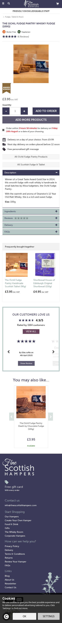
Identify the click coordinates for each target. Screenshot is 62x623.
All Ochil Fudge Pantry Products (31, 156)
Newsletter (10, 583)
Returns (9, 557)
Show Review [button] (26, 363)
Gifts (7, 528)
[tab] (31, 172)
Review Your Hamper (15, 561)
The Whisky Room (14, 532)
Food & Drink (11, 524)
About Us (9, 579)
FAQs (7, 565)
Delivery (9, 550)
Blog (7, 576)
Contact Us (10, 587)
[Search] (8, 3)
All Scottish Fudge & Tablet (31, 164)
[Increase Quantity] (24, 111)
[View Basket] (57, 3)
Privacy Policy (12, 546)
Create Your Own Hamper (18, 520)
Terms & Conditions (15, 554)
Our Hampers (12, 516)
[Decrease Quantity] (6, 111)
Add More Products (31, 120)
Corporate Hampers (15, 535)
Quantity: (7, 105)
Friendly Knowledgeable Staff (31, 11)
